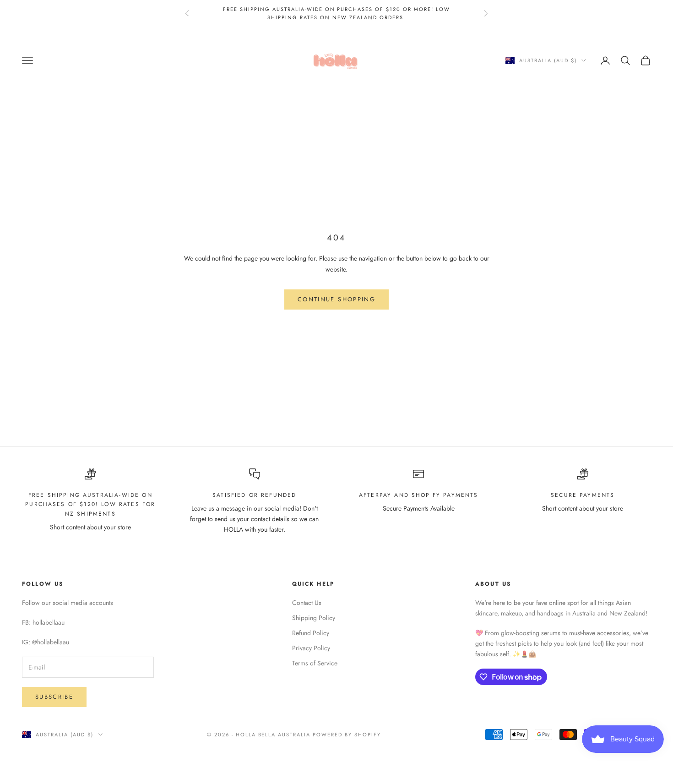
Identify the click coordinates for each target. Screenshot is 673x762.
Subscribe (54, 696)
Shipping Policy (313, 617)
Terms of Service (314, 663)
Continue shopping (336, 299)
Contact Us (306, 602)
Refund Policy (310, 632)
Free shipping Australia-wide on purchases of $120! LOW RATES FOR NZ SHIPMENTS (90, 504)
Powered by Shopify (347, 734)
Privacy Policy (311, 648)
